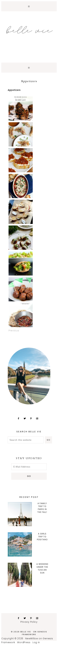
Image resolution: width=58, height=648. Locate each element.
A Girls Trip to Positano (42, 536)
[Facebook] (20, 418)
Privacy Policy (29, 621)
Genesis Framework (34, 633)
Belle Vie (29, 30)
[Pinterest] (32, 418)
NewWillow (31, 638)
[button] (29, 6)
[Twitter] (26, 418)
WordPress (23, 642)
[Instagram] (38, 418)
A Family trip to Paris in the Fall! (42, 507)
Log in (36, 642)
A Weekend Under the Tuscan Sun (42, 568)
